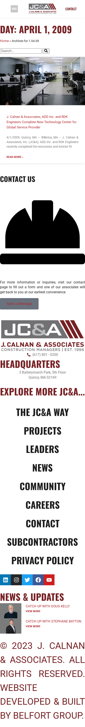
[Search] (45, 51)
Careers (43, 504)
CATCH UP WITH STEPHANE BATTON (53, 621)
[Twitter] (27, 579)
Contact (43, 523)
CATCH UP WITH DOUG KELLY (48, 606)
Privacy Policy (42, 560)
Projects (42, 430)
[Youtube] (49, 579)
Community (43, 486)
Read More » (15, 157)
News (42, 467)
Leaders (42, 449)
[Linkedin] (5, 579)
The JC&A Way (42, 412)
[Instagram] (16, 579)
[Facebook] (38, 579)
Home (4, 41)
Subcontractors (42, 541)
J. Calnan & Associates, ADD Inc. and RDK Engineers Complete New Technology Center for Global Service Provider (41, 122)
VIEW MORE (33, 611)
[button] (14, 8)
